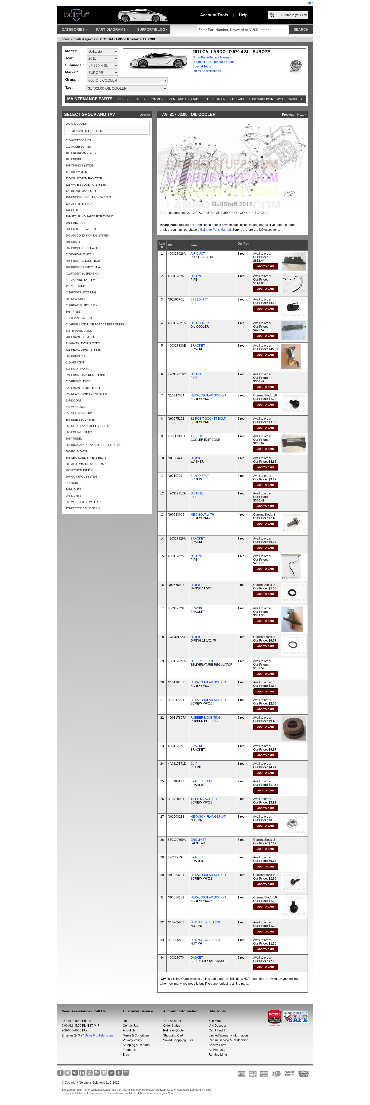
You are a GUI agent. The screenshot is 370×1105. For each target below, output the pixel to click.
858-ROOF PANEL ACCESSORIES (87, 425)
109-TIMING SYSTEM (79, 165)
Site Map (215, 1021)
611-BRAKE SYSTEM (79, 317)
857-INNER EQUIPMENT (81, 419)
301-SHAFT (73, 241)
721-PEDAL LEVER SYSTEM (83, 349)
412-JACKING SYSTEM (80, 279)
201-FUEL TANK (76, 222)
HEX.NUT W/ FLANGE (206, 922)
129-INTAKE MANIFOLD (81, 190)
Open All (145, 114)
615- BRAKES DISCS (79, 330)
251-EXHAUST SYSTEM (81, 228)
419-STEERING (75, 286)
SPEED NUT (199, 299)
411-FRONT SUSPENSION (82, 273)
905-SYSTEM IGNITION (81, 470)
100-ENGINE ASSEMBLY (81, 152)
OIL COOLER (200, 323)
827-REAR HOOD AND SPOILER (86, 394)
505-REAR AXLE (76, 298)
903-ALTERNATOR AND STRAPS (86, 463)
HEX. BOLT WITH (202, 514)
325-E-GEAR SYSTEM (80, 254)
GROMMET (198, 840)
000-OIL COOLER (77, 123)
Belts (123, 99)
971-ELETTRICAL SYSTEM (83, 508)
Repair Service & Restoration (228, 1040)
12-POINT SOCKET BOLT (208, 418)
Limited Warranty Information (228, 1035)
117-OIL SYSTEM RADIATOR (84, 178)
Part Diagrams (111, 29)
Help (243, 15)
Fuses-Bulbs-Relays (266, 99)
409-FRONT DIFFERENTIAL (83, 267)
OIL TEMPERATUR (204, 661)
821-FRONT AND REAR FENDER (87, 375)
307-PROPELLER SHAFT (81, 248)
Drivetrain (216, 99)
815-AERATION (75, 362)
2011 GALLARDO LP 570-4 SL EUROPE (128, 39)
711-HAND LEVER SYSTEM (83, 343)
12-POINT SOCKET (204, 799)
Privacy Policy (132, 1040)
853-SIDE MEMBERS (79, 413)
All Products (217, 1050)
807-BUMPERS (75, 356)
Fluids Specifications (207, 71)
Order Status (171, 1025)
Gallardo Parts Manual (215, 229)
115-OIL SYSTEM (76, 172)
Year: (69, 58)
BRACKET (198, 345)
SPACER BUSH (201, 781)
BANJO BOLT (200, 476)
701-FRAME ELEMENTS (81, 337)
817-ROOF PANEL (77, 368)
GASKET (197, 957)
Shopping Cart (173, 1035)
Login (309, 3)
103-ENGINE (74, 159)
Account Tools (214, 15)
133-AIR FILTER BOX (79, 203)
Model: (71, 51)
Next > (301, 114)
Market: (71, 72)
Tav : (69, 87)
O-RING (196, 458)
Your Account (172, 1021)
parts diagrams (85, 39)
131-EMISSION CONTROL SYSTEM (88, 197)
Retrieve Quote (173, 1030)
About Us (129, 1030)
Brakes (138, 99)
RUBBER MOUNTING (205, 717)
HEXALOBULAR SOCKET (208, 395)
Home (65, 39)
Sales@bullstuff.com (99, 1035)
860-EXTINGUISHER (79, 432)
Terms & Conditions (136, 1035)
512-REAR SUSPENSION (81, 305)
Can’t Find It (217, 1030)
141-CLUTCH (74, 210)
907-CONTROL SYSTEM (81, 476)
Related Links (218, 1054)
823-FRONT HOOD (78, 381)
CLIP (194, 763)
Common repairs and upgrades (176, 99)
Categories (74, 29)
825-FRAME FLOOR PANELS (84, 387)
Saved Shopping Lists (178, 1040)
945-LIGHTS (73, 495)
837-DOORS (74, 400)
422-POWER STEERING (81, 292)
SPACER (197, 857)
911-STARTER (75, 483)
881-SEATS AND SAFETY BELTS (86, 457)
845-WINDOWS (75, 406)
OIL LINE (197, 276)
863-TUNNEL (74, 438)
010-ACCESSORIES (78, 140)
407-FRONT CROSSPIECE (83, 260)
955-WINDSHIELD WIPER (82, 502)
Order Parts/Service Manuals (212, 57)
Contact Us (130, 1025)
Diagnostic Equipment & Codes (214, 62)
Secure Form (217, 1045)
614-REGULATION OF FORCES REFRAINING (95, 324)
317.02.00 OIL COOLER (87, 130)
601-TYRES (73, 311)
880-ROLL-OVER (76, 451)
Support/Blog (151, 29)
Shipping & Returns (136, 1045)
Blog (126, 1054)
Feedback (129, 1050)
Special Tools (202, 66)
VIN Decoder (217, 1025)
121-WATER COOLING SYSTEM (86, 184)
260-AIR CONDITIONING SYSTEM (87, 235)
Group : (72, 79)
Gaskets (295, 99)
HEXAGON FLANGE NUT (208, 816)
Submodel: (74, 65)
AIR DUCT (198, 253)
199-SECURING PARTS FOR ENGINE (90, 216)
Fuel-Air (237, 99)
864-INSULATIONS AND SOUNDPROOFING (94, 444)
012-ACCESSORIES (78, 146)
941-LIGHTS (73, 489)
